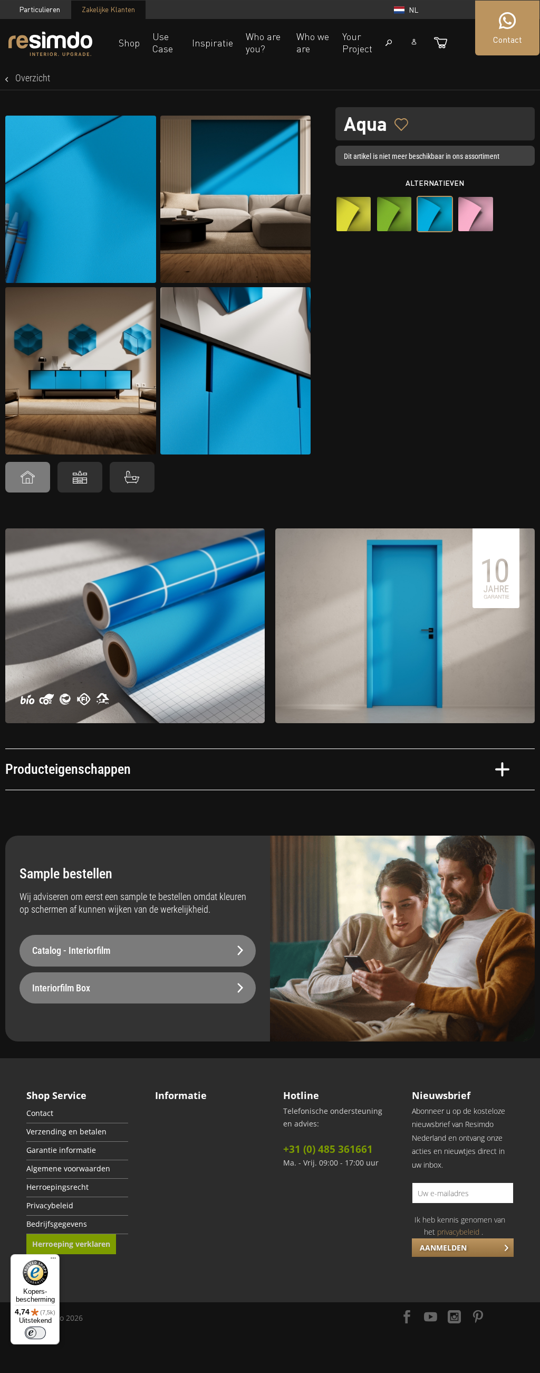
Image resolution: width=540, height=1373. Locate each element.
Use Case (162, 42)
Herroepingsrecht (57, 1187)
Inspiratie (212, 43)
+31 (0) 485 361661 (328, 1149)
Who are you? (263, 42)
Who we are (312, 42)
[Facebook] (406, 1317)
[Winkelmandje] (440, 42)
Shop (129, 43)
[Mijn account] (414, 41)
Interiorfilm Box (61, 987)
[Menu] (53, 1260)
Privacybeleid (49, 1205)
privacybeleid (458, 1232)
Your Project (357, 42)
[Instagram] (454, 1317)
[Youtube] (430, 1317)
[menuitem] (77, 1114)
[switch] (35, 1333)
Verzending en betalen (66, 1132)
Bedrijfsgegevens (56, 1224)
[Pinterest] (478, 1317)
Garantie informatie (61, 1150)
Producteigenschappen (68, 769)
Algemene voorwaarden (68, 1168)
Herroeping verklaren (71, 1244)
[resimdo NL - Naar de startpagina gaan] (50, 44)
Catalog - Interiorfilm (71, 950)
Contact (39, 1113)
